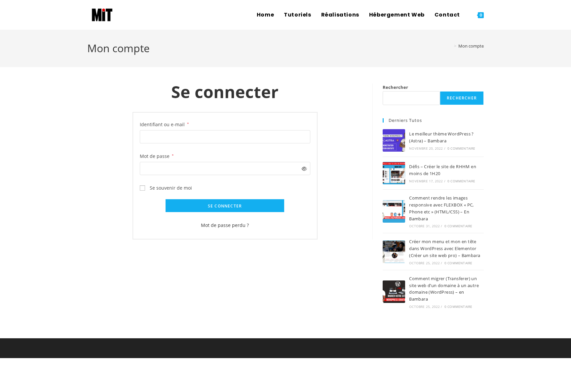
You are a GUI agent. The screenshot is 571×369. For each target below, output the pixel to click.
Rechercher (395, 87)
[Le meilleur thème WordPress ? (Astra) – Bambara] (394, 140)
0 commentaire (461, 148)
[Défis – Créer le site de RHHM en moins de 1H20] (394, 173)
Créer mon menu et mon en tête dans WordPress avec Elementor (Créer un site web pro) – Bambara (444, 248)
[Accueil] (450, 46)
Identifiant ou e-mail (164, 124)
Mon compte (471, 46)
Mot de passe (157, 155)
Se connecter (225, 206)
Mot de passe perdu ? (225, 225)
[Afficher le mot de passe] (303, 169)
